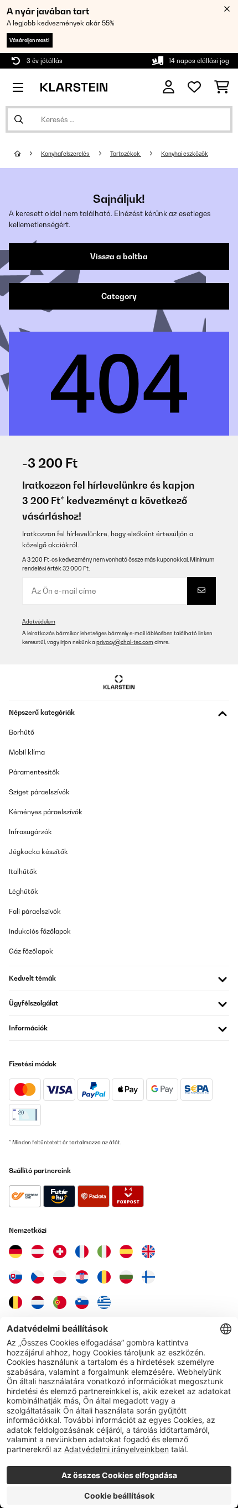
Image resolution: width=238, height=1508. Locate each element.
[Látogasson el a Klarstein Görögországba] (104, 1302)
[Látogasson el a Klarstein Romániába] (104, 1277)
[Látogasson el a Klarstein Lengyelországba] (59, 1277)
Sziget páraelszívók (39, 792)
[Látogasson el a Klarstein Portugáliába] (59, 1302)
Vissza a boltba (119, 256)
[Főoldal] (27, 153)
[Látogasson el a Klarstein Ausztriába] (37, 1251)
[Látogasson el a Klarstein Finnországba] (148, 1277)
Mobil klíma (27, 752)
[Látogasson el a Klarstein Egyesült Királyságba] (148, 1251)
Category (119, 296)
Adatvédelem (38, 622)
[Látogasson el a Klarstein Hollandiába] (37, 1302)
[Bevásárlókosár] (221, 87)
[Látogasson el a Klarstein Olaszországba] (104, 1251)
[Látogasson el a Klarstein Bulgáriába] (126, 1277)
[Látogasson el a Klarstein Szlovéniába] (82, 1302)
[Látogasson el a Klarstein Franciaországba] (82, 1251)
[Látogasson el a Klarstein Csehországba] (37, 1277)
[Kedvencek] (194, 87)
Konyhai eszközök (184, 153)
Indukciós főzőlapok (40, 931)
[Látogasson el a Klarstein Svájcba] (59, 1251)
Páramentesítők (34, 772)
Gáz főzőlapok (31, 951)
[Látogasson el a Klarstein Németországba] (15, 1251)
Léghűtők (23, 891)
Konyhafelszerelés (65, 153)
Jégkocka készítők (38, 851)
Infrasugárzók (30, 832)
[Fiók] (168, 87)
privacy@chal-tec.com (124, 642)
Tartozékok (125, 153)
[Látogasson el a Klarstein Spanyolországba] (126, 1251)
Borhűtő (21, 732)
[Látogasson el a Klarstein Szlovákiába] (15, 1277)
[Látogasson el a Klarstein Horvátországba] (82, 1277)
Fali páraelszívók (35, 911)
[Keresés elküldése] (18, 119)
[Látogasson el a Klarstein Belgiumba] (15, 1302)
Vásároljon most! (29, 40)
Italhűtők (23, 871)
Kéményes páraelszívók (45, 812)
